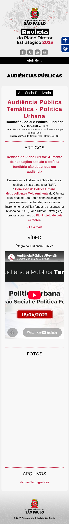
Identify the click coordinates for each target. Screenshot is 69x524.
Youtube (37, 52)
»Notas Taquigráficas (34, 482)
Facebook (23, 52)
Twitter (30, 52)
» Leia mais (34, 227)
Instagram (45, 52)
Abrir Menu (34, 60)
